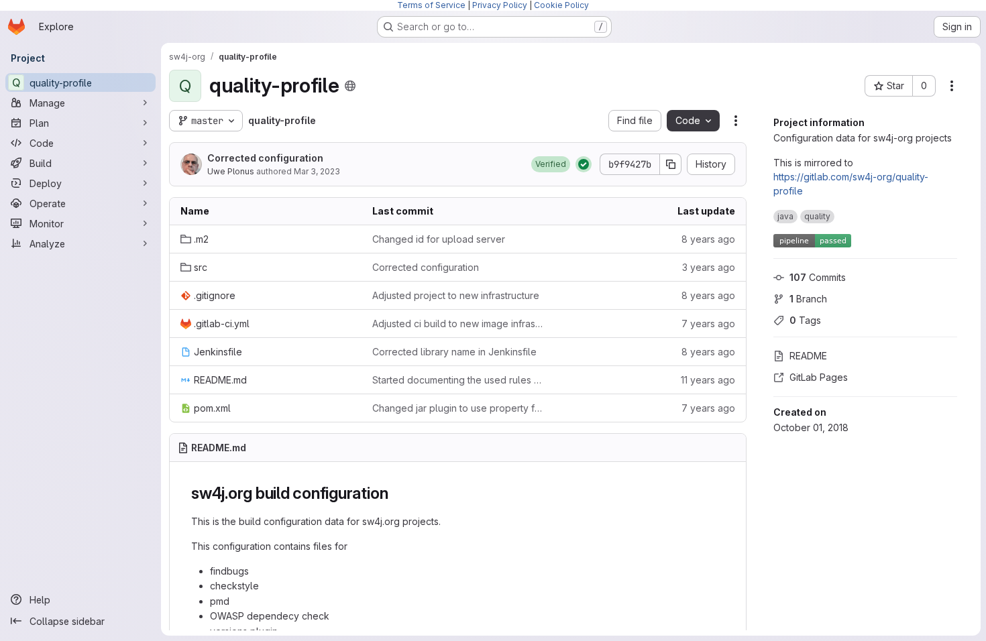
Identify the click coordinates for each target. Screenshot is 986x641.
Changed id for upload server (438, 239)
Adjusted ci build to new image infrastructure (457, 323)
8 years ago (708, 239)
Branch (808, 298)
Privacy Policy (499, 5)
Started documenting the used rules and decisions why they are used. (457, 380)
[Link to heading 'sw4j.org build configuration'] (396, 493)
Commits (817, 277)
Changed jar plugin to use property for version (457, 408)
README (808, 355)
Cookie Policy (561, 5)
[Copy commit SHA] (670, 164)
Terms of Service (431, 5)
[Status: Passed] (584, 164)
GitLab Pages (818, 377)
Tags (805, 320)
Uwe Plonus (230, 171)
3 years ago (708, 267)
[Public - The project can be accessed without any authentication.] (350, 85)
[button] (550, 164)
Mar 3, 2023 (317, 171)
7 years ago (708, 323)
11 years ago (708, 380)
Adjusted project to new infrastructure (455, 295)
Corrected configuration (265, 158)
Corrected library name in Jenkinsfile (454, 351)
